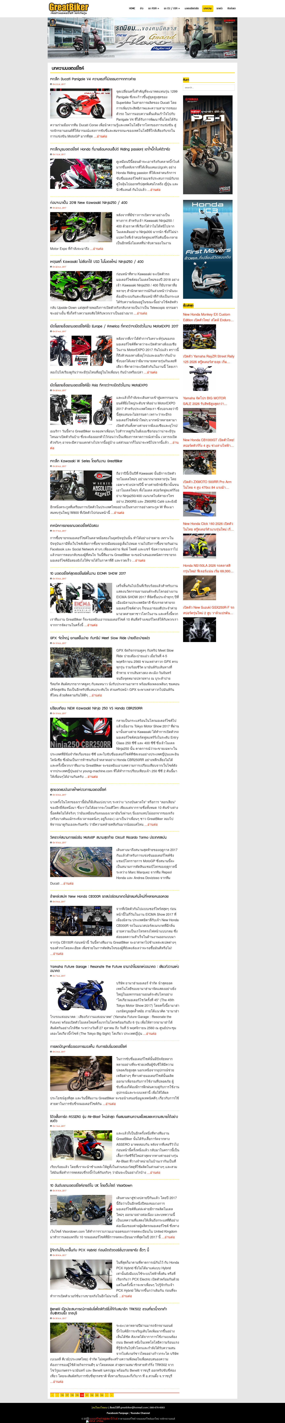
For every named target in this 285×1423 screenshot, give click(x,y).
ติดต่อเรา (231, 8)
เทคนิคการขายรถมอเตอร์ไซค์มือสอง (74, 526)
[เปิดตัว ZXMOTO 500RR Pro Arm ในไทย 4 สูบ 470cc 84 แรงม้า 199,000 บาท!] (199, 504)
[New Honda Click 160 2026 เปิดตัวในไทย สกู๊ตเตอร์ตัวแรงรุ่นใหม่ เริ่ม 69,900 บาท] (199, 546)
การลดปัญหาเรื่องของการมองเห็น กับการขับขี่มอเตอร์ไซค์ (88, 1047)
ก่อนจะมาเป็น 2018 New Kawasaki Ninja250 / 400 (88, 203)
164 (101, 1395)
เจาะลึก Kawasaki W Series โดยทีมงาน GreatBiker (86, 461)
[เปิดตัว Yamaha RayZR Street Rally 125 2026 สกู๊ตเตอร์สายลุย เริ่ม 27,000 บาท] (199, 378)
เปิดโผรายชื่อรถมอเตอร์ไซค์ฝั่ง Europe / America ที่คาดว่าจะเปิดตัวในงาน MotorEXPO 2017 (114, 326)
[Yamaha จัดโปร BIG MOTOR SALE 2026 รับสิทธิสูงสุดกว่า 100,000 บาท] (199, 420)
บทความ (208, 8)
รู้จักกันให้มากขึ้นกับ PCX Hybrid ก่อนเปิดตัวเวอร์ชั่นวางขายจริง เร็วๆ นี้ (99, 1250)
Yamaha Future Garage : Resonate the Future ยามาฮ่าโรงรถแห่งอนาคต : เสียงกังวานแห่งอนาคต (114, 969)
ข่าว (141, 8)
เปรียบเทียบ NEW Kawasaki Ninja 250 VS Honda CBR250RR (96, 708)
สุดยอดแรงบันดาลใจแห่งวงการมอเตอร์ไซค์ (78, 790)
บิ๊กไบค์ (114, 1418)
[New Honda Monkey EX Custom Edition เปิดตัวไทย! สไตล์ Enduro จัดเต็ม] (199, 336)
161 (86, 1395)
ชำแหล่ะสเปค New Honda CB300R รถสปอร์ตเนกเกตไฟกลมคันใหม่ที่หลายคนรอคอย (109, 897)
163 (96, 1395)
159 (77, 1395)
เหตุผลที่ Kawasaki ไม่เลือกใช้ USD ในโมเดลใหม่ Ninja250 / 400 (96, 262)
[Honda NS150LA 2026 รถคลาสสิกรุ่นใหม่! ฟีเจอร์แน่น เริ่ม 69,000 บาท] (199, 587)
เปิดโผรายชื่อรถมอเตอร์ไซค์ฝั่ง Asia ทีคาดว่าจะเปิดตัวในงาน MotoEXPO (99, 385)
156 (62, 1395)
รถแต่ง (219, 8)
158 (72, 1395)
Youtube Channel (140, 1413)
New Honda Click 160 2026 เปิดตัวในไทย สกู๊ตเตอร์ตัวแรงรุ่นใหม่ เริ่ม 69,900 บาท (208, 526)
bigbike (106, 1418)
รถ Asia (153, 8)
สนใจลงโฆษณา (100, 1407)
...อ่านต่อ (100, 136)
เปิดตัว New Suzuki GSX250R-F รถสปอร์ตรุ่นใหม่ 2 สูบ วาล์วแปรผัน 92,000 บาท (208, 610)
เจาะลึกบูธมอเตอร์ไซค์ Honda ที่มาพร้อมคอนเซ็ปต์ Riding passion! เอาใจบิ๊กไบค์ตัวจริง (110, 149)
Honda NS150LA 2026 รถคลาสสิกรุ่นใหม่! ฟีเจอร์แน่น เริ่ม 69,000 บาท (206, 568)
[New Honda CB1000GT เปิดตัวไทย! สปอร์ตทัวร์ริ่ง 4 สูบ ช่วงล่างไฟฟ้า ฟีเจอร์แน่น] (199, 462)
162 (91, 1395)
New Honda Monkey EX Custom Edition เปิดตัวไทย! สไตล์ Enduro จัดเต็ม (206, 317)
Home (132, 8)
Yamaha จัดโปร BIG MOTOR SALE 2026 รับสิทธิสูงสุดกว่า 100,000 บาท (204, 401)
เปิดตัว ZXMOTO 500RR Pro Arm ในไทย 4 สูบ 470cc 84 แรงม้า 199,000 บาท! (207, 484)
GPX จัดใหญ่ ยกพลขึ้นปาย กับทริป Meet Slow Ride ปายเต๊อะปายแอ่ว (100, 638)
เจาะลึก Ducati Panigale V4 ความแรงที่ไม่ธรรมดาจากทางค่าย (93, 79)
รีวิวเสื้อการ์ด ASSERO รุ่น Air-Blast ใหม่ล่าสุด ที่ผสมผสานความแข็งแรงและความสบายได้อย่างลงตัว (114, 1119)
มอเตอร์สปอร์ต (192, 8)
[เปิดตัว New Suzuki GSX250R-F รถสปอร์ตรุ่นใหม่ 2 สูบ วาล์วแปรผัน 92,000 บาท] (199, 629)
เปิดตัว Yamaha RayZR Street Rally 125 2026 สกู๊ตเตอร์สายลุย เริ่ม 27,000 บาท (208, 359)
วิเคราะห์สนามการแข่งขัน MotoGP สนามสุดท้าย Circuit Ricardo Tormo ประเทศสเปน (108, 838)
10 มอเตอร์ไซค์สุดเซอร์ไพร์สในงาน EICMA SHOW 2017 (88, 574)
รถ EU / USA (172, 8)
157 (67, 1395)
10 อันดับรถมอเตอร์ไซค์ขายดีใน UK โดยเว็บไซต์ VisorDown (91, 1186)
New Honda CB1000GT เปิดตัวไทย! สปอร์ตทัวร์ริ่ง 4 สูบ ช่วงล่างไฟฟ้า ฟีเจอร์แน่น (208, 442)
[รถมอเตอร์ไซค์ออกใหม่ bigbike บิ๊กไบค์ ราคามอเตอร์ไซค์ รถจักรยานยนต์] (68, 8)
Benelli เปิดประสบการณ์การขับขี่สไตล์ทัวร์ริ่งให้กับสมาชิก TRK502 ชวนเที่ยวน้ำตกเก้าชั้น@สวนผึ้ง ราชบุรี (108, 1311)
